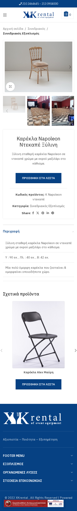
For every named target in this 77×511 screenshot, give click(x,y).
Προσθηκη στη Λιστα (38, 178)
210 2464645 (30, 4)
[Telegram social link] (52, 213)
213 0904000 (50, 4)
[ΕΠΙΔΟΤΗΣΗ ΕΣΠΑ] (34, 503)
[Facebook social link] (33, 213)
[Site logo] (38, 14)
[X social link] (37, 213)
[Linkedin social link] (47, 213)
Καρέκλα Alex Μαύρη (39, 372)
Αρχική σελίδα (13, 29)
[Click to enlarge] (10, 86)
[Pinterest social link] (42, 213)
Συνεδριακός (36, 29)
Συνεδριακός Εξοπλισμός (21, 33)
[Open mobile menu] (5, 15)
